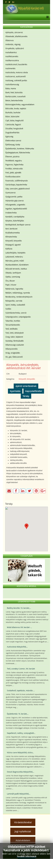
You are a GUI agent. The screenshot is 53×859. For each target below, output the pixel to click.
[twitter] (9, 2)
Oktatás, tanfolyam (13, 272)
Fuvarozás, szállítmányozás (16, 180)
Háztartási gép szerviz (14, 200)
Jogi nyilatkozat (23, 831)
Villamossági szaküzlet (14, 345)
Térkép (26, 396)
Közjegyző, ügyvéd (12, 244)
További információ (26, 856)
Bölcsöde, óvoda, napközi (15, 108)
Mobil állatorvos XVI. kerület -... (19, 627)
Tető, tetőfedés (11, 329)
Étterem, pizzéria (12, 156)
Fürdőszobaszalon (12, 176)
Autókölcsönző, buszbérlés (16, 64)
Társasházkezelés (12, 325)
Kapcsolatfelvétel (33, 391)
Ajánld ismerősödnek (26, 386)
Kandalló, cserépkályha (14, 216)
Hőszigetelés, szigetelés (15, 204)
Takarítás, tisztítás (12, 321)
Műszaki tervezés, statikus (16, 268)
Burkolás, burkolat (12, 112)
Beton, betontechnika (14, 100)
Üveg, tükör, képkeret (14, 337)
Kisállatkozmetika (12, 232)
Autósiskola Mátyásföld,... (17, 647)
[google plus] (13, 2)
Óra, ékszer (10, 281)
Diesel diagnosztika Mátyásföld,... (20, 772)
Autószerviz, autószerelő (15, 76)
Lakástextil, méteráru (14, 256)
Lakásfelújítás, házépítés (15, 252)
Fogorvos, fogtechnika (14, 164)
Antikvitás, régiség (12, 44)
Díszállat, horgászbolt (14, 128)
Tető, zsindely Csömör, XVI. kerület (21, 668)
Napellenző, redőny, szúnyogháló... (21, 733)
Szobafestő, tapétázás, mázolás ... (21, 690)
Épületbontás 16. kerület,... (18, 714)
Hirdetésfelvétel (23, 822)
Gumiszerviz (10, 192)
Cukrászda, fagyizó (13, 124)
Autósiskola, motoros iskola (16, 72)
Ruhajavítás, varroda (13, 301)
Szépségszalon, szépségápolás (18, 317)
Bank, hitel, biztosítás (14, 92)
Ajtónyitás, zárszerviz (14, 32)
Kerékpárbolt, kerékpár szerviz (17, 224)
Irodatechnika (11, 212)
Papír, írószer (10, 285)
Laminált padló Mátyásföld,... (18, 794)
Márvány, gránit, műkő (14, 260)
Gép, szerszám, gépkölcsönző (17, 188)
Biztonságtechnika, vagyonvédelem (19, 104)
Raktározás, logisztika (14, 289)
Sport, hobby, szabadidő (15, 305)
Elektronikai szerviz (13, 140)
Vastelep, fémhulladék (14, 341)
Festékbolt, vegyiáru (13, 160)
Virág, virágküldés (12, 353)
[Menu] (47, 17)
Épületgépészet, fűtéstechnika (17, 152)
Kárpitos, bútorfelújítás (14, 220)
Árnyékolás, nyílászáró (14, 48)
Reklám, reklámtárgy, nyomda (17, 293)
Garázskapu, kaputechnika (16, 184)
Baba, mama (10, 88)
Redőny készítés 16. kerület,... (19, 608)
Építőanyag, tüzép (12, 144)
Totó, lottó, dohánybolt (14, 333)
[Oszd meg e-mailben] (9, 491)
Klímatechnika (11, 236)
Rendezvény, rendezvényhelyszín (18, 297)
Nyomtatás (15, 391)
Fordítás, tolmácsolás (14, 168)
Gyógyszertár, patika (13, 196)
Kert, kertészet (11, 228)
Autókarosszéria (12, 60)
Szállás (8, 309)
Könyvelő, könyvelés (13, 240)
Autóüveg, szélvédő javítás (16, 80)
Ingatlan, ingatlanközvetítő (16, 208)
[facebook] (5, 2)
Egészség (9, 136)
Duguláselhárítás (12, 132)
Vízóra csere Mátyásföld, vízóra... (20, 752)
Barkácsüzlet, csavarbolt (15, 96)
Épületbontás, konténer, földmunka (19, 148)
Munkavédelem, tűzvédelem (17, 264)
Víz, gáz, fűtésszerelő (14, 357)
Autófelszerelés (11, 56)
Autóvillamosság (12, 84)
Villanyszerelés (11, 349)
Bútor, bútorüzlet (12, 116)
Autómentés (10, 68)
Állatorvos (9, 40)
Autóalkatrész (11, 52)
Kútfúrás (8, 248)
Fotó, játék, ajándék (13, 172)
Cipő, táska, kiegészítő (14, 120)
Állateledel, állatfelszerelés (16, 36)
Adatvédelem (23, 840)
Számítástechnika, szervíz (15, 313)
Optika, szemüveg (12, 277)
